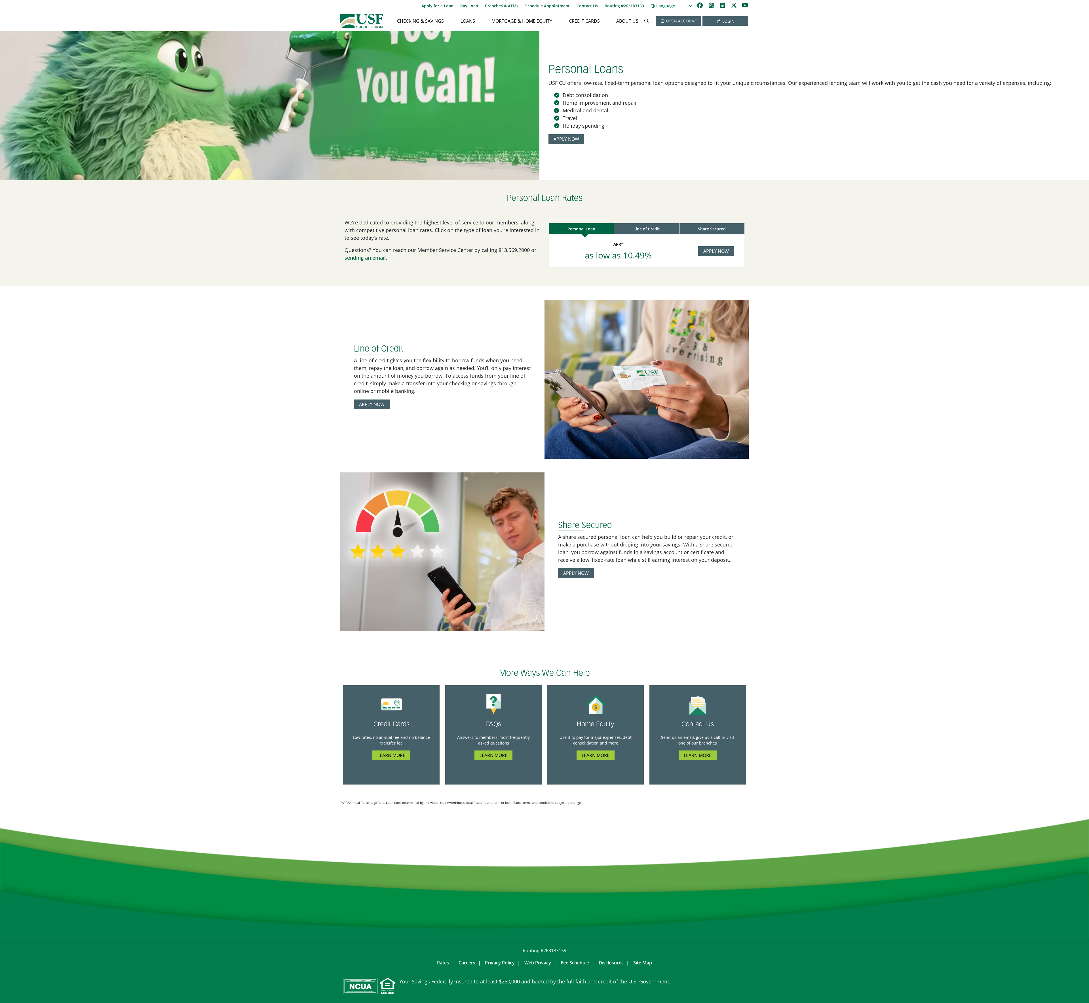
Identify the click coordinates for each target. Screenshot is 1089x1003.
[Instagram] (712, 5)
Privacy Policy (500, 963)
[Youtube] (745, 5)
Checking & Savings (420, 21)
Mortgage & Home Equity (521, 21)
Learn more (391, 755)
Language (665, 6)
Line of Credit (647, 229)
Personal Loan (581, 229)
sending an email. (366, 257)
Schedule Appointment (547, 6)
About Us (627, 21)
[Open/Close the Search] (646, 21)
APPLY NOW (566, 139)
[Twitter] (734, 5)
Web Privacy (537, 963)
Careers (467, 963)
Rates (443, 963)
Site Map (642, 963)
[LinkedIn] (723, 5)
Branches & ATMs (501, 6)
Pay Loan (469, 6)
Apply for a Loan (437, 6)
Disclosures (611, 963)
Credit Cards (584, 21)
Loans (468, 21)
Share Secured (712, 229)
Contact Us (587, 6)
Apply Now (716, 251)
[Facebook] (700, 5)
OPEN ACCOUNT (681, 21)
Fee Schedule (575, 963)
